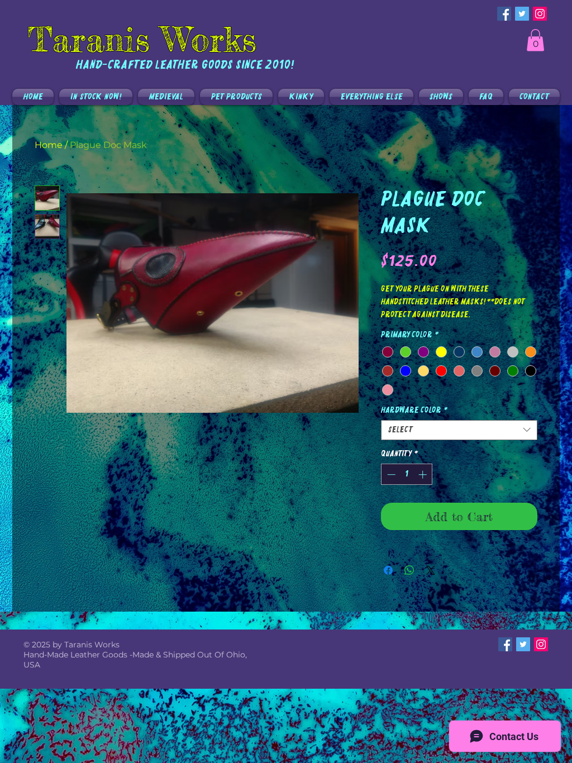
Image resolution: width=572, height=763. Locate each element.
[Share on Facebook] (388, 570)
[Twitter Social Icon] (522, 14)
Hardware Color (414, 411)
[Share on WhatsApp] (409, 570)
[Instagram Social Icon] (540, 14)
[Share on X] (430, 570)
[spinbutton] (407, 474)
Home (49, 145)
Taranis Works (142, 39)
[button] (535, 40)
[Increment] (423, 474)
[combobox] (459, 430)
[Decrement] (390, 474)
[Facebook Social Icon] (504, 14)
